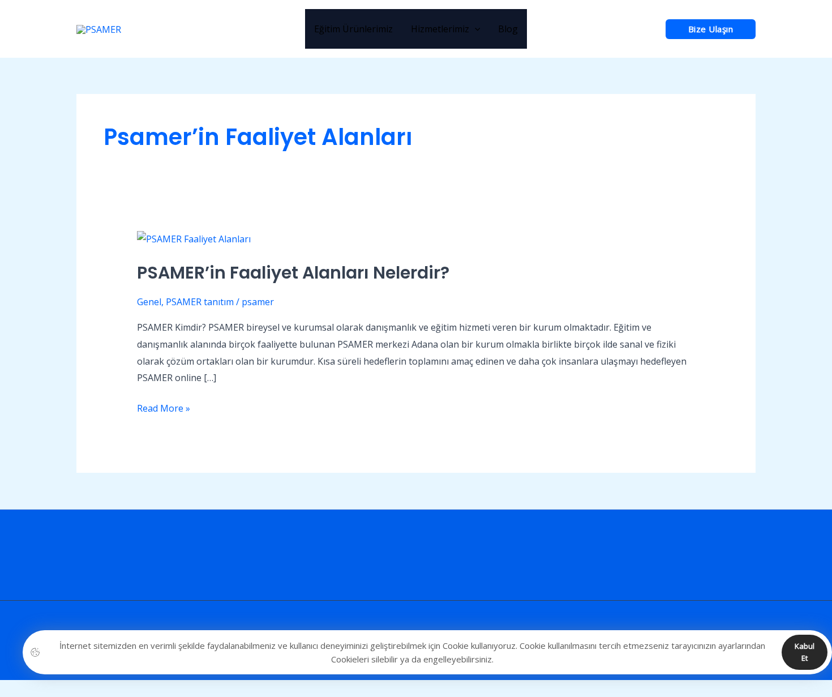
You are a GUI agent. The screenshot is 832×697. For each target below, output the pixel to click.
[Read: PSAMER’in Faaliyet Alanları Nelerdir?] (194, 238)
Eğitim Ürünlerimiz (353, 29)
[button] (711, 29)
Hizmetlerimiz (440, 29)
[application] (475, 29)
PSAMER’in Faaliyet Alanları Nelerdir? (293, 272)
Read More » (163, 407)
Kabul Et (804, 652)
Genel (149, 302)
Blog (508, 29)
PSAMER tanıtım (200, 302)
